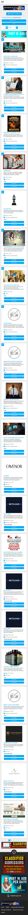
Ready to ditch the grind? (11, 704)
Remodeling (7, 170)
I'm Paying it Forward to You (12, 132)
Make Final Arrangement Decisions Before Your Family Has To (14, 819)
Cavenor (6, 475)
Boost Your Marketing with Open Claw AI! (13, 437)
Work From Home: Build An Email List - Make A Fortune (13, 552)
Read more (14, 69)
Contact (3, 912)
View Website (14, 72)
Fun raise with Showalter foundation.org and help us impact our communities (12, 285)
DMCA (7, 907)
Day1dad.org (7, 208)
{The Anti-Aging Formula (11, 666)
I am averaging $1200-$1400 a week (14, 246)
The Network (7, 323)
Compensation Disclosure (17, 907)
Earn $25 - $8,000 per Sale (11, 399)
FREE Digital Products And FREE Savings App (13, 361)
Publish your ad (14, 14)
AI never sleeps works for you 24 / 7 (14, 94)
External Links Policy (18, 910)
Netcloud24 (7, 590)
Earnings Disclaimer (6, 910)
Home (2, 907)
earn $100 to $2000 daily (11, 56)
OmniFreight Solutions (10, 742)
